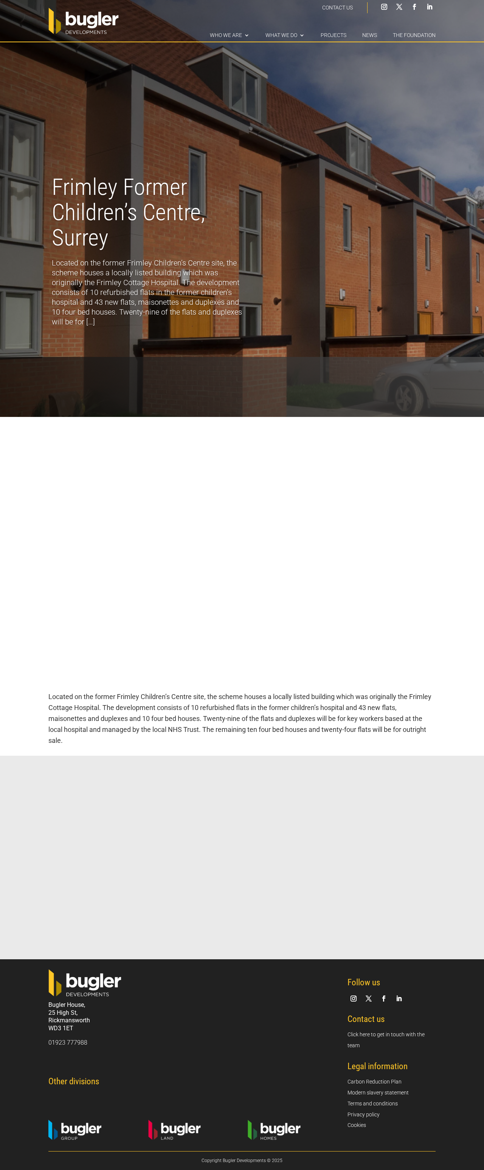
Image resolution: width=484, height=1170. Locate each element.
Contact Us (337, 8)
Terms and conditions (372, 1104)
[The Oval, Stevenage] (106, 853)
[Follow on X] (399, 7)
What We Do (281, 35)
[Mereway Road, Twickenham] (378, 853)
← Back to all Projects (402, 787)
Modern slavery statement (378, 1093)
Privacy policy (363, 1114)
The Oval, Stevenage (93, 907)
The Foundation (414, 35)
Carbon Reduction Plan (374, 1082)
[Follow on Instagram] (384, 7)
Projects (333, 35)
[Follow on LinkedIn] (430, 7)
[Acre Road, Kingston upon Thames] (242, 853)
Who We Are (226, 35)
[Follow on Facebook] (414, 7)
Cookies (356, 1125)
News (369, 35)
